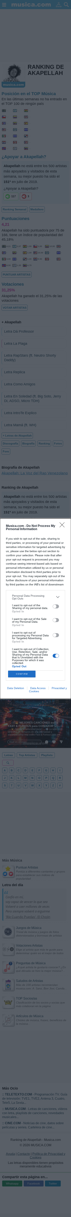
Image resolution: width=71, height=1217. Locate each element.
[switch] (56, 606)
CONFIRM (22, 674)
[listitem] (35, 597)
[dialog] (35, 608)
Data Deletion (15, 688)
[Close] (63, 526)
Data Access (38, 688)
